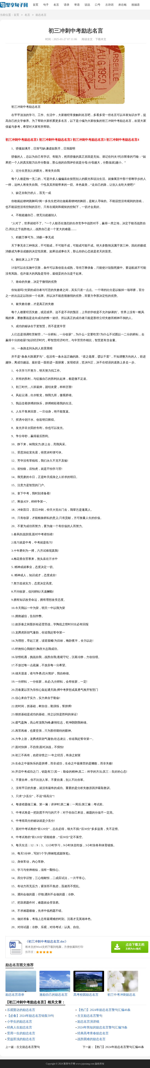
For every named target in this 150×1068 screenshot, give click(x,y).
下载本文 (100, 39)
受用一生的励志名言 (21, 1033)
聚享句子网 (69, 1063)
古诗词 (109, 4)
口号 (97, 4)
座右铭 (122, 4)
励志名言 (41, 14)
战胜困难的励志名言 (91, 1039)
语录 (66, 4)
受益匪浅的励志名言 (21, 1039)
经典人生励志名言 (19, 1027)
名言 (56, 4)
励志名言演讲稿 (88, 1021)
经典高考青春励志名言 (93, 1033)
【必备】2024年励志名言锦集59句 (30, 1015)
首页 (35, 4)
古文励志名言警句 (89, 1015)
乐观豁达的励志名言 (21, 1009)
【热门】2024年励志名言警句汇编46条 (103, 1009)
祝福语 (135, 4)
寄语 (77, 4)
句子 (46, 4)
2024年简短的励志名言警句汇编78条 (102, 1027)
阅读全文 (87, 39)
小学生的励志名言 (19, 1021)
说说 (87, 4)
